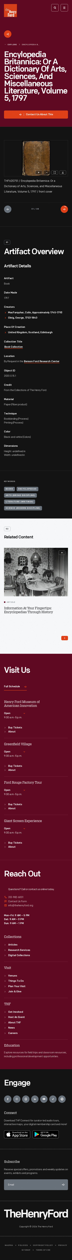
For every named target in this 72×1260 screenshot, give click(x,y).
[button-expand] (62, 552)
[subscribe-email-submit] (62, 1184)
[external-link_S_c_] (36, 905)
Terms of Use (43, 1250)
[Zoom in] (38, 172)
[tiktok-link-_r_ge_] (53, 1099)
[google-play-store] (46, 1134)
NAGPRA (9, 1245)
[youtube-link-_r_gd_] (44, 1099)
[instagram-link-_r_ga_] (16, 1099)
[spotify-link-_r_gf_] (62, 1099)
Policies (23, 1245)
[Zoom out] (46, 172)
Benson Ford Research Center (41, 361)
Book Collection (13, 347)
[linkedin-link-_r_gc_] (35, 1099)
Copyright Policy (43, 1245)
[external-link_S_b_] (36, 901)
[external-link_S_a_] (36, 897)
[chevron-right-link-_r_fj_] (64, 638)
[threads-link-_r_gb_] (25, 1099)
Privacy (62, 1245)
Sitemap (26, 1250)
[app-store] (17, 1134)
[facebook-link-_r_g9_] (7, 1099)
